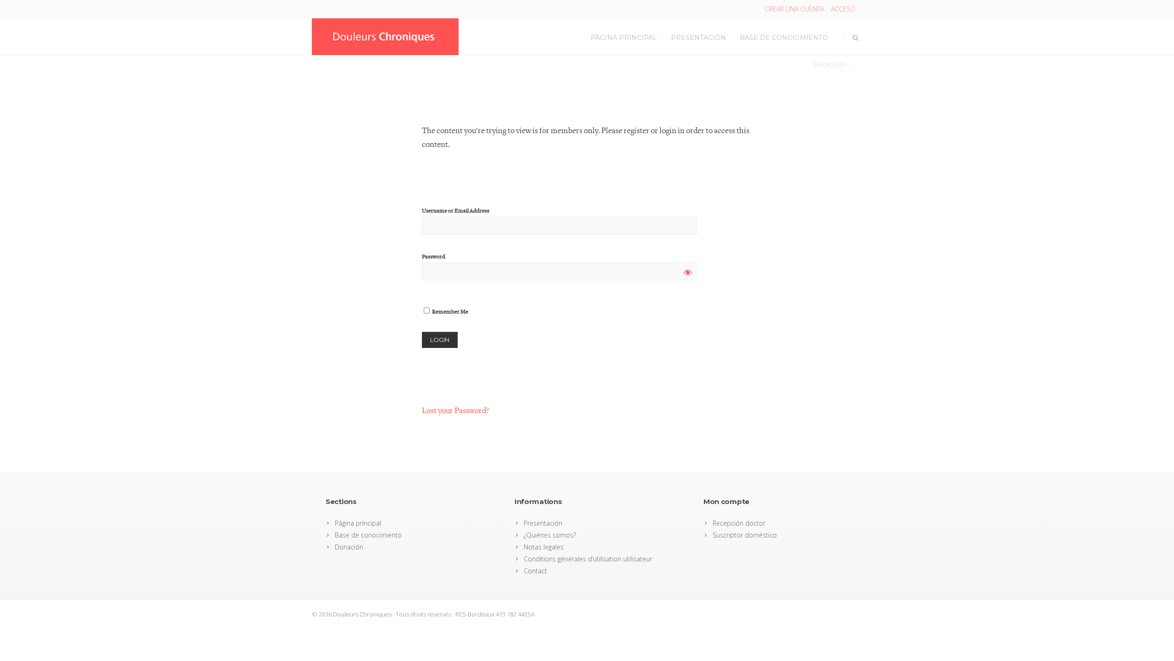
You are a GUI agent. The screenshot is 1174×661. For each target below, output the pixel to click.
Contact (535, 570)
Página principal (624, 38)
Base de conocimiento (784, 38)
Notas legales (544, 547)
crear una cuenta (794, 9)
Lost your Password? (455, 410)
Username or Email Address (455, 210)
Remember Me (449, 311)
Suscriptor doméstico (745, 535)
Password (433, 256)
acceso (843, 9)
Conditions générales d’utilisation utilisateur (588, 559)
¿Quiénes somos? (550, 535)
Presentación (698, 38)
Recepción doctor (739, 523)
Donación (349, 547)
